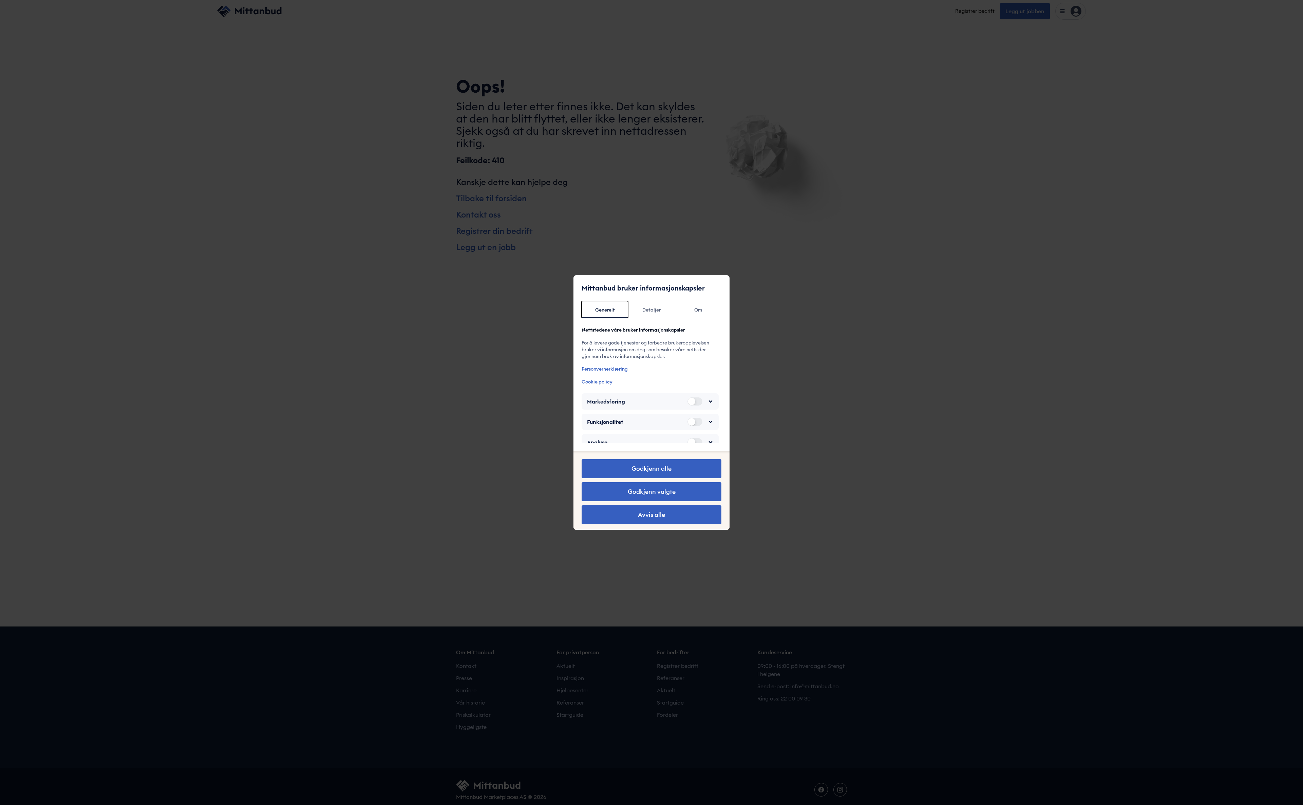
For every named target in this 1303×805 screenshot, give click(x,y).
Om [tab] (698, 310)
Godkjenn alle (651, 468)
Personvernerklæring (605, 369)
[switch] (694, 401)
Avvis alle (651, 515)
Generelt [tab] (605, 310)
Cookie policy (597, 382)
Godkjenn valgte (652, 491)
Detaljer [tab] (651, 310)
